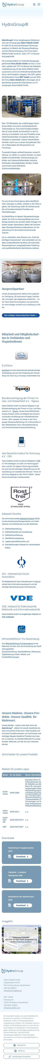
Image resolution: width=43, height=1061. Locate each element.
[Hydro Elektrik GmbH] (13, 5)
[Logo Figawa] (21, 388)
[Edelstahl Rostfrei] (21, 497)
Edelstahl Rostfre (27, 519)
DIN (38, 461)
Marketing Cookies (23, 942)
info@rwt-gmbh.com (12, 1008)
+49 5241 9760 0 (10, 1005)
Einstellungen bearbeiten (21, 1056)
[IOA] (21, 562)
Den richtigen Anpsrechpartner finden (19, 315)
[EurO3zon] (21, 355)
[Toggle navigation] (39, 4)
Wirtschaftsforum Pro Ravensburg (19, 643)
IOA (36, 581)
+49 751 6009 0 (10, 988)
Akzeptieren (21, 1045)
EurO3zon (6, 370)
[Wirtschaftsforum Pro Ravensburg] (21, 629)
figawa (15, 411)
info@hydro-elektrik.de (13, 991)
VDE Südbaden (8, 617)
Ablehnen (21, 1051)
